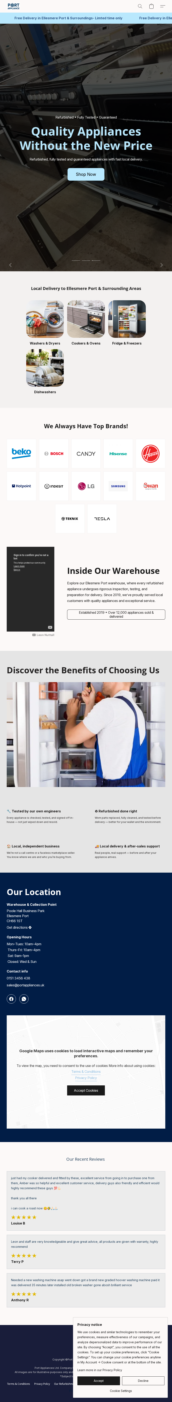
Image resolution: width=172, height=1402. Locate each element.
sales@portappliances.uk (25, 985)
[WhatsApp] (24, 999)
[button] (13, 6)
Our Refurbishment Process (70, 1384)
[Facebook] (11, 999)
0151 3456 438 (18, 978)
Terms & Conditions (86, 1071)
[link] (120, 1389)
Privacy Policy (86, 1078)
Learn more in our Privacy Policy (99, 1370)
